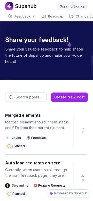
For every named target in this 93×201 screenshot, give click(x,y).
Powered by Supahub (70, 193)
